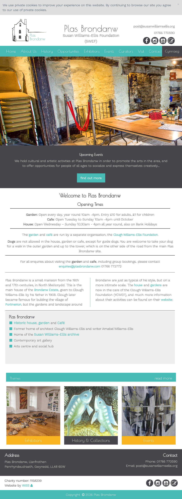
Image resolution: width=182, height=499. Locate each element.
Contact (155, 51)
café (49, 235)
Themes (91, 378)
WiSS (25, 485)
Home (11, 51)
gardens (156, 285)
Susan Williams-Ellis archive (56, 334)
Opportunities (68, 51)
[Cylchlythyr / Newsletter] (171, 41)
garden (33, 235)
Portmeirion (13, 304)
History (47, 51)
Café (61, 323)
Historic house (25, 323)
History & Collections (91, 440)
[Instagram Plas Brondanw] (154, 41)
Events (109, 51)
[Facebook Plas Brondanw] (146, 41)
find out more (91, 178)
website (166, 299)
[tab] (91, 378)
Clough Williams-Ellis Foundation (135, 235)
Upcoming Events (91, 154)
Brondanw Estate (46, 290)
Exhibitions (92, 51)
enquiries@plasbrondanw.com (79, 266)
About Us (29, 51)
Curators (126, 51)
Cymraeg (172, 51)
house (138, 285)
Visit (141, 51)
